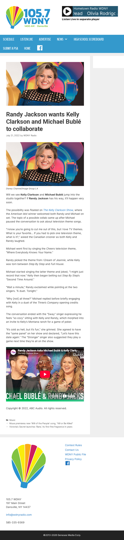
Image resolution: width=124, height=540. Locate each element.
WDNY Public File (75, 454)
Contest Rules (73, 445)
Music (12, 420)
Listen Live (26, 39)
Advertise (45, 39)
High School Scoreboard (89, 39)
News (60, 39)
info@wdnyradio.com (19, 514)
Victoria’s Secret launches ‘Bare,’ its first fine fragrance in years (40, 426)
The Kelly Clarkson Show (58, 210)
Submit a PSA (10, 48)
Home (27, 48)
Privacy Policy (73, 459)
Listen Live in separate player (81, 19)
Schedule (8, 39)
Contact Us (72, 449)
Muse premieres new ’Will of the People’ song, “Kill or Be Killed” (41, 423)
